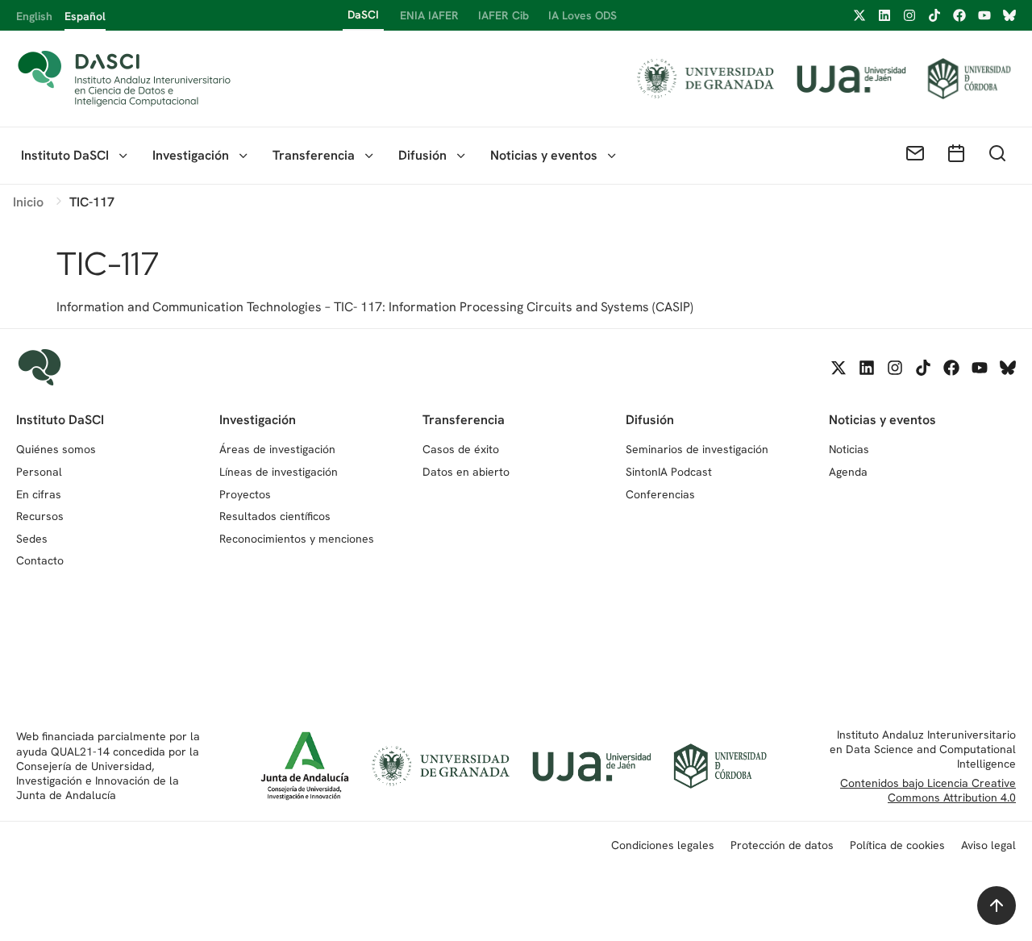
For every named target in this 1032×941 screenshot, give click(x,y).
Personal (39, 471)
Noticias (849, 449)
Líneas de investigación (278, 471)
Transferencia (314, 155)
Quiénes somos (56, 449)
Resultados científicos (275, 516)
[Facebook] (959, 15)
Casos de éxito (460, 449)
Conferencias (660, 494)
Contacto (40, 560)
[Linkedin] (884, 15)
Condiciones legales (662, 845)
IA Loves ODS (582, 15)
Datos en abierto (466, 471)
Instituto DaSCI (65, 155)
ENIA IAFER (429, 15)
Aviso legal (988, 845)
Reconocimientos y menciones (296, 538)
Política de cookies (897, 845)
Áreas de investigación (277, 449)
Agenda (848, 471)
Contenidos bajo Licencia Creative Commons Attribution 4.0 (928, 790)
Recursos (40, 516)
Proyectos (245, 494)
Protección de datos (782, 845)
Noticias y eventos (543, 155)
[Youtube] (984, 15)
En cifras (38, 494)
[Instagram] (909, 15)
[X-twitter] (859, 15)
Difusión (422, 155)
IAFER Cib (503, 15)
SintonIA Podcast (669, 471)
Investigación (190, 155)
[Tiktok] (934, 15)
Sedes (32, 538)
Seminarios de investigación (697, 449)
